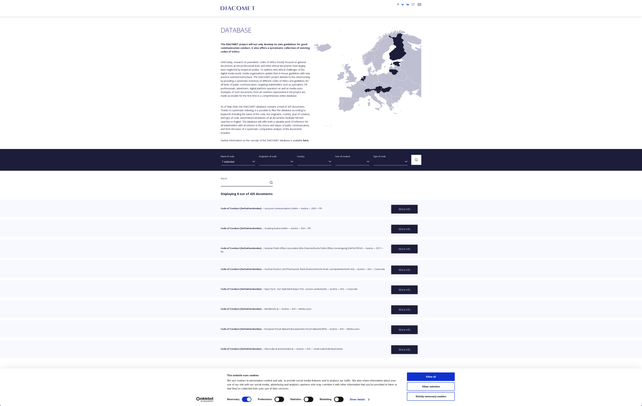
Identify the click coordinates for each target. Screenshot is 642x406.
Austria (304, 208)
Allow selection (431, 386)
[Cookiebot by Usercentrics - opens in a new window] (205, 399)
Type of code (379, 156)
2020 (313, 208)
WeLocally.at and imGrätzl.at (278, 348)
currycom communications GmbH (281, 208)
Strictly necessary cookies (431, 396)
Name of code (227, 156)
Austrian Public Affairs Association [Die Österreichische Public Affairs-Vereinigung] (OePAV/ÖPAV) (313, 248)
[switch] (279, 399)
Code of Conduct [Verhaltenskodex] (241, 208)
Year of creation (342, 156)
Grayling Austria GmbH (276, 228)
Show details (357, 399)
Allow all (431, 376)
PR (320, 208)
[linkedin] (408, 4)
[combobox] (238, 162)
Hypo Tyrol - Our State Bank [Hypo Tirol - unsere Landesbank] (295, 288)
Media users (305, 308)
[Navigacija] (419, 4)
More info (404, 209)
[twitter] (403, 4)
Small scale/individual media (328, 348)
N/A (303, 228)
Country (300, 156)
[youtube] (413, 4)
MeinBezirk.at (271, 308)
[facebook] (398, 4)
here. (306, 140)
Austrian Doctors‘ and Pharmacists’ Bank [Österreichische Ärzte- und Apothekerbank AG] (309, 269)
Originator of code (268, 156)
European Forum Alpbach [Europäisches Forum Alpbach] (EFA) (295, 328)
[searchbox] (276, 162)
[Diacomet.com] (238, 8)
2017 (378, 248)
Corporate (379, 269)
